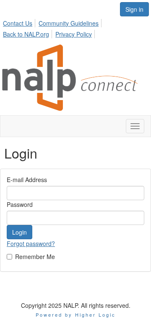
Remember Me (35, 256)
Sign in (134, 9)
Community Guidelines (69, 23)
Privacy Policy (73, 34)
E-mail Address (27, 179)
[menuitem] (20, 21)
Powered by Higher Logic (76, 314)
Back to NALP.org (26, 34)
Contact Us (17, 23)
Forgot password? (31, 243)
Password (20, 204)
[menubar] (75, 27)
